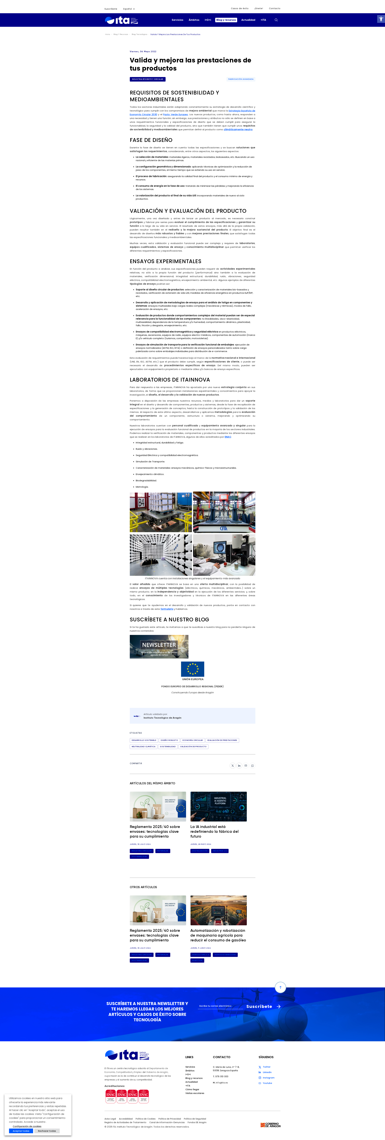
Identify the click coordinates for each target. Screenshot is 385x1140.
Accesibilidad (126, 1118)
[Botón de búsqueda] (276, 19)
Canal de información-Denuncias (167, 1122)
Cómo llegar (192, 1089)
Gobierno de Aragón (157, 1072)
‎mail (245, 764)
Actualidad (248, 20)
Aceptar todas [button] (21, 1130)
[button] (381, 19)
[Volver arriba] (280, 987)
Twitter (267, 1066)
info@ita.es (222, 1082)
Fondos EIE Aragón (197, 1122)
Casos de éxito (240, 8)
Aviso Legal (110, 1118)
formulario (167, 609)
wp (251, 764)
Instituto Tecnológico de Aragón (162, 718)
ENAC (228, 436)
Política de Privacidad (170, 1118)
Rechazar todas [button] (47, 1130)
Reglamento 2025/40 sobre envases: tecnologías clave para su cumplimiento (155, 831)
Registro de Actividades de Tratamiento (125, 1122)
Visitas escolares (194, 1093)
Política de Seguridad (195, 1118)
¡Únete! (259, 8)
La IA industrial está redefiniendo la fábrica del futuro (214, 831)
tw (231, 764)
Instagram (268, 1077)
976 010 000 (221, 1076)
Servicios (177, 20)
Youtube (267, 1083)
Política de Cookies (146, 1118)
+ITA (263, 20)
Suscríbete (111, 8)
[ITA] (121, 20)
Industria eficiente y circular (147, 79)
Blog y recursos (226, 20)
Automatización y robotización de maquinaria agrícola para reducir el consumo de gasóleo (218, 935)
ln (237, 764)
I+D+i (208, 20)
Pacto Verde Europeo (175, 114)
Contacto (274, 8)
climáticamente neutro (238, 129)
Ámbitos (194, 20)
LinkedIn (267, 1072)
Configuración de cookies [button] (27, 1126)
